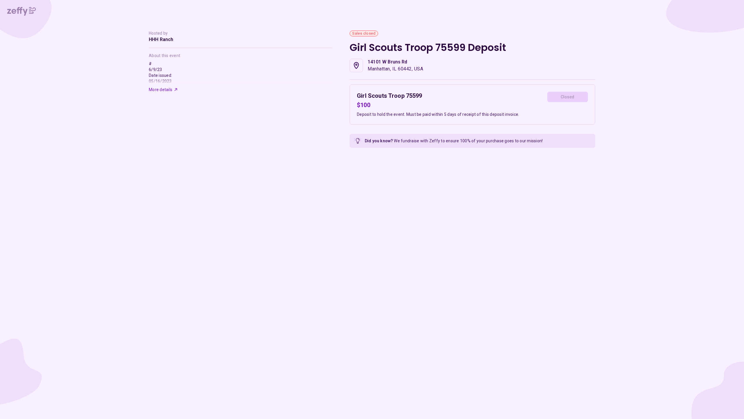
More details (160, 89)
